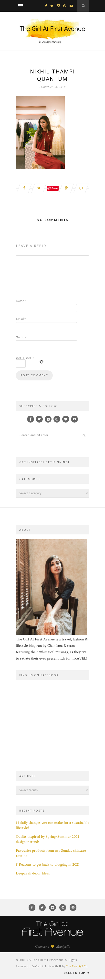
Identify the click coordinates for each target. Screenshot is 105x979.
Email (21, 319)
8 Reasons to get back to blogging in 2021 (48, 864)
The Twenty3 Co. (77, 966)
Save (55, 188)
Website (21, 337)
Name (21, 301)
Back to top (75, 973)
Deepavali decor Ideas (33, 873)
